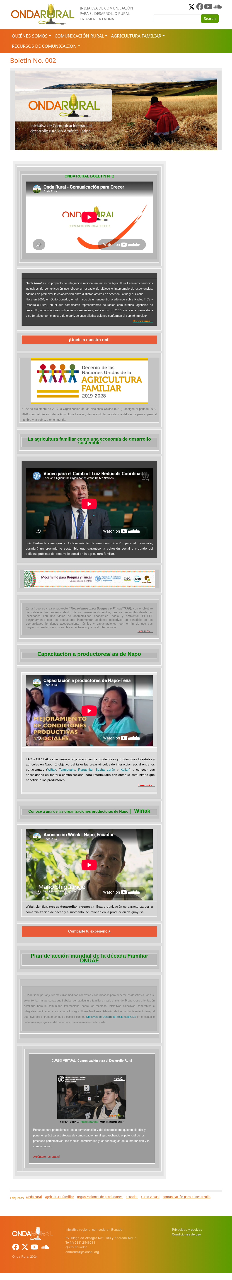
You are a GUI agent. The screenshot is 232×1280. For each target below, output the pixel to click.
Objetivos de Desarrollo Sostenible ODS (111, 1016)
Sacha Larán (105, 769)
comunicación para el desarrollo (186, 1197)
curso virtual (150, 1197)
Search (210, 18)
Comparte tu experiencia (89, 931)
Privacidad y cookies (187, 1229)
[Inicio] (43, 5)
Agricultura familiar (136, 36)
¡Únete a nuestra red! (89, 340)
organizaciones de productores (100, 1197)
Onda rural (34, 1197)
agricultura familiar (59, 1197)
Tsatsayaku (67, 769)
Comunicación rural (79, 36)
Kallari (125, 769)
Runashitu (85, 769)
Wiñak (51, 769)
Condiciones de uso (186, 1234)
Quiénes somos (30, 36)
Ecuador (132, 1197)
